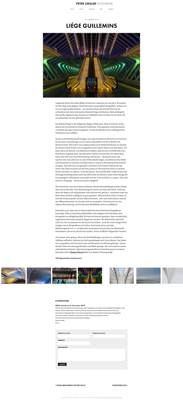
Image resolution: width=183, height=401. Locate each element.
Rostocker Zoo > (120, 385)
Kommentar (62, 347)
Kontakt (110, 9)
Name (64, 333)
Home (72, 9)
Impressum (110, 397)
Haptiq (103, 397)
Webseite (61, 340)
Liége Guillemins (91, 25)
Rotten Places (76, 252)
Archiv (81, 9)
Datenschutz (118, 397)
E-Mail (99, 333)
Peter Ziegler (94, 3)
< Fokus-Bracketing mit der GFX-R (70, 385)
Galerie (91, 9)
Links (101, 9)
